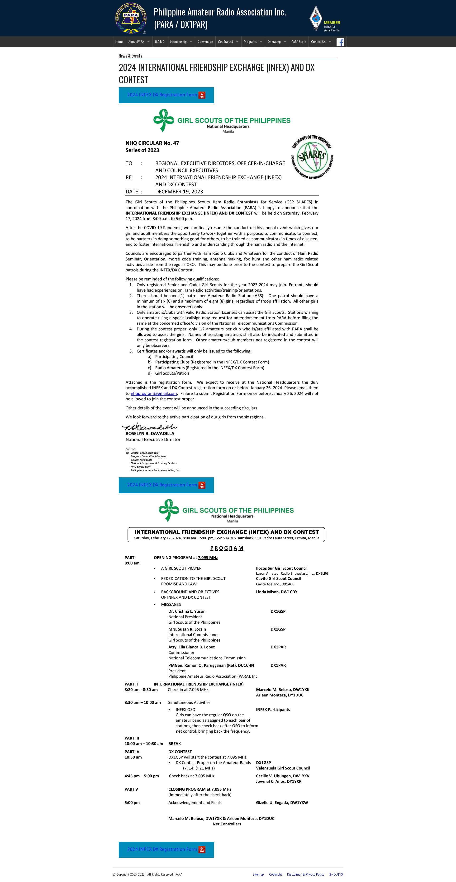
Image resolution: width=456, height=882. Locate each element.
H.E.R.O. (160, 42)
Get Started (225, 42)
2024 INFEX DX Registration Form (162, 95)
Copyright (275, 874)
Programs (250, 42)
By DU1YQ (336, 874)
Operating (274, 42)
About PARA (136, 42)
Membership (178, 42)
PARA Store (299, 42)
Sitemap (258, 874)
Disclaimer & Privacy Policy (305, 874)
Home (119, 42)
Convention (205, 42)
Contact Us (318, 42)
